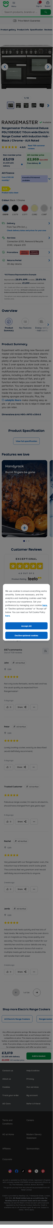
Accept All (26, 626)
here (44, 605)
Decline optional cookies (26, 635)
